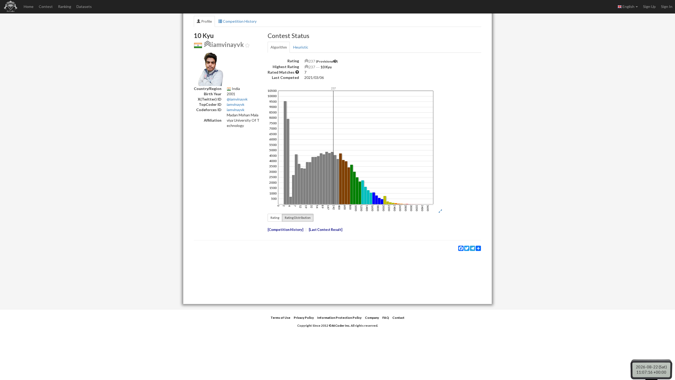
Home (28, 6)
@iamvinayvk (237, 99)
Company (372, 318)
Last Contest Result (325, 230)
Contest (46, 6)
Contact (398, 318)
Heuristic (300, 47)
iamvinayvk (235, 104)
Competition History (239, 21)
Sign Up (649, 6)
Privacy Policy (304, 318)
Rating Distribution (298, 218)
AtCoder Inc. (341, 325)
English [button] (628, 6)
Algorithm (279, 47)
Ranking (64, 6)
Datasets (84, 6)
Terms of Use (280, 318)
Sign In (666, 6)
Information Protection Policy (339, 318)
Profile (206, 21)
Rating (275, 218)
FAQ (385, 318)
